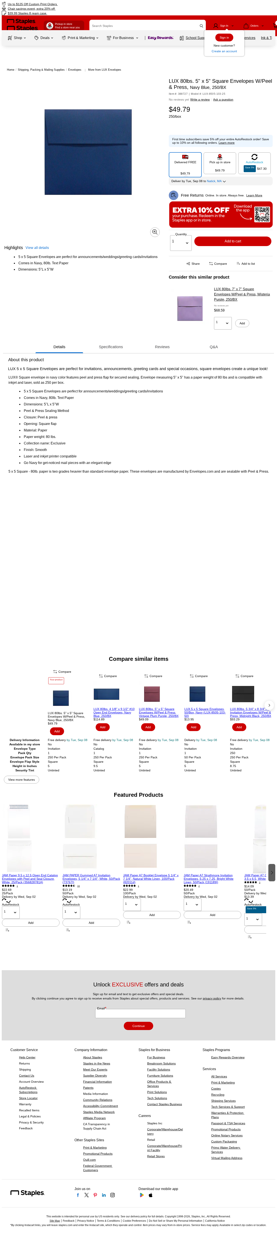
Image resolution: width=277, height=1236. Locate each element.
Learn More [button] (254, 195)
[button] (201, 26)
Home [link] (10, 69)
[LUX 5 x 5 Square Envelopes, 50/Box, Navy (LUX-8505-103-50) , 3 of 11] (206, 694)
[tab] (59, 347)
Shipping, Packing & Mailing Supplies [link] (41, 69)
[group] (31, 872)
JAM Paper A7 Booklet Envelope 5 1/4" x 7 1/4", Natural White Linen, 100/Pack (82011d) (151, 879)
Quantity (181, 234)
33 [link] (78, 886)
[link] (47, 4)
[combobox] (147, 26)
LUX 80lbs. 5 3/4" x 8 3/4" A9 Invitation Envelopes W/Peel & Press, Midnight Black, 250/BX (250, 712)
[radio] (185, 163)
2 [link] (199, 886)
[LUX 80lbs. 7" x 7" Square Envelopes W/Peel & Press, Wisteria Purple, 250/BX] (190, 308)
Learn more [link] (227, 142)
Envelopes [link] (74, 69)
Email (101, 1008)
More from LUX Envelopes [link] (104, 69)
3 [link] (259, 882)
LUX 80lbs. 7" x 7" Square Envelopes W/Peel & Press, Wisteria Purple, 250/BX (242, 294)
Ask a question (223, 99)
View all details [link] (37, 247)
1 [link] (17, 886)
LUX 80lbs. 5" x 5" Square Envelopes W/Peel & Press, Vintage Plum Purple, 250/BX (159, 712)
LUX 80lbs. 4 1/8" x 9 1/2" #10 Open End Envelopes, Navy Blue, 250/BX (114, 712)
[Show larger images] (155, 232)
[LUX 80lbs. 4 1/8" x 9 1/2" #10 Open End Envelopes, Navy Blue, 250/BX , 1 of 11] (115, 694)
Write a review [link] (200, 99)
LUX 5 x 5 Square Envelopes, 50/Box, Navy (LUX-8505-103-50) (205, 712)
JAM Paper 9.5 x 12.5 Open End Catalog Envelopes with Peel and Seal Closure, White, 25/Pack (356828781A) (30, 879)
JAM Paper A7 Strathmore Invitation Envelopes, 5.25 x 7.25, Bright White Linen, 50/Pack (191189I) (209, 879)
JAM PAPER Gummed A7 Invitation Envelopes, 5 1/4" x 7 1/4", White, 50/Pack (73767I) (91, 879)
